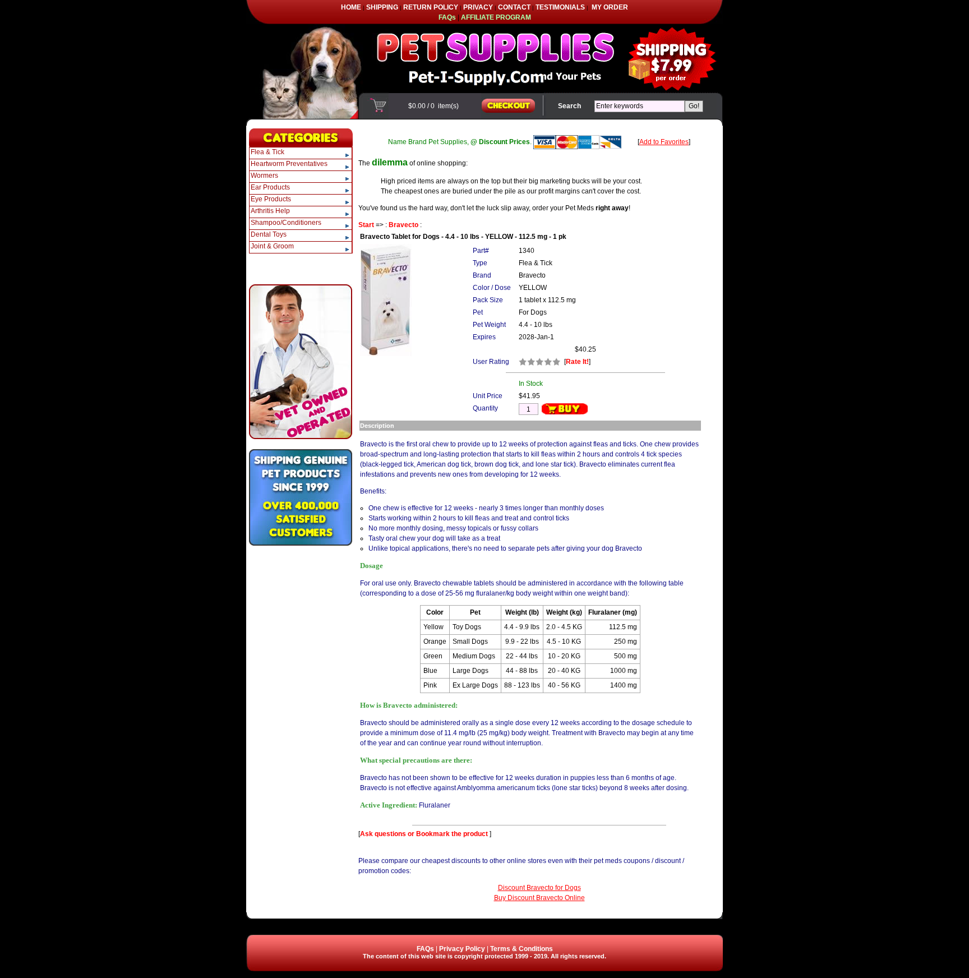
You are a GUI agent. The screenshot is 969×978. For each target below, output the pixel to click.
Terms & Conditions (521, 949)
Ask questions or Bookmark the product (425, 834)
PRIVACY (478, 7)
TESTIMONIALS (560, 7)
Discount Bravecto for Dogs (539, 888)
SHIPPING (382, 7)
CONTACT (514, 7)
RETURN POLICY (430, 7)
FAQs (425, 949)
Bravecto (403, 225)
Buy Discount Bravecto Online (539, 898)
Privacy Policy (462, 949)
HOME (351, 7)
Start (366, 225)
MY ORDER (610, 7)
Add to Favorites (664, 142)
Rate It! (577, 362)
